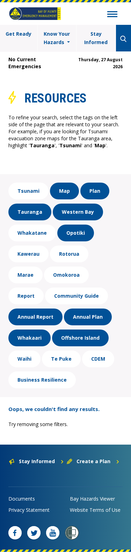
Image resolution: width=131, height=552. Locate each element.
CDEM (98, 358)
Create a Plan (93, 461)
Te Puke (61, 358)
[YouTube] (52, 532)
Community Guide (76, 295)
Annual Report (35, 316)
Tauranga (29, 211)
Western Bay (78, 211)
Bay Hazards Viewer (92, 498)
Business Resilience (42, 379)
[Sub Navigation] (112, 15)
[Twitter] (34, 532)
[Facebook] (15, 532)
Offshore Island (80, 337)
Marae (25, 274)
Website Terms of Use (95, 510)
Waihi (24, 358)
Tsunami (28, 190)
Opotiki (75, 232)
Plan (94, 190)
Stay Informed (96, 37)
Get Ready (18, 33)
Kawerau (28, 253)
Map (64, 190)
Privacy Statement (29, 510)
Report (26, 295)
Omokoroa (66, 274)
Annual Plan (88, 316)
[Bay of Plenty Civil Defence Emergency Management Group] (34, 13)
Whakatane (32, 232)
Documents (21, 498)
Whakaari (29, 337)
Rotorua (69, 253)
